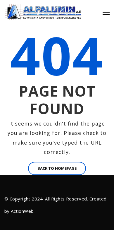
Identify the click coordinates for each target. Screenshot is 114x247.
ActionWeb (22, 211)
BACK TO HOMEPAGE (57, 168)
